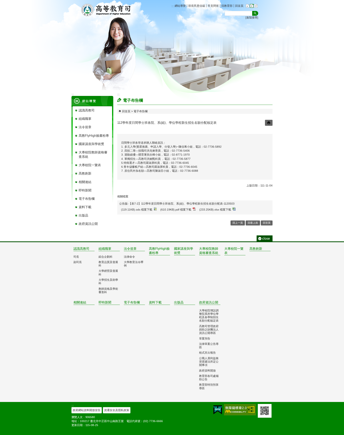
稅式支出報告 (207, 352)
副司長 (77, 262)
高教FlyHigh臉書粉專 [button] (94, 135)
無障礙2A (240, 409)
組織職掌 (105, 248)
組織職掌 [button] (85, 118)
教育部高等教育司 (106, 10)
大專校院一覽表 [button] (90, 165)
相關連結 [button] (85, 182)
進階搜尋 (251, 17)
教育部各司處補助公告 (209, 377)
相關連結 (79, 302)
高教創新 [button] (85, 173)
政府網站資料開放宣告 (87, 410)
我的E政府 (217, 410)
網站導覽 (180, 5)
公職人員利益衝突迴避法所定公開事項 (209, 362)
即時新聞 (105, 302)
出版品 (179, 302)
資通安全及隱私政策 (116, 410)
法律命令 (129, 256)
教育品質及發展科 (108, 263)
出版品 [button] (83, 215)
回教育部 (227, 5)
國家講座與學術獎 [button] (91, 144)
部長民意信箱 (196, 5)
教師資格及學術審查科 (108, 290)
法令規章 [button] (85, 127)
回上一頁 (238, 222)
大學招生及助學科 (108, 281)
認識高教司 (81, 248)
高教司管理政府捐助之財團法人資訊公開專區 (209, 330)
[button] (255, 13)
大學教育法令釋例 (133, 263)
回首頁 (239, 5)
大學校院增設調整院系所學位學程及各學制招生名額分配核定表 (209, 315)
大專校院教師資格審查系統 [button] (93, 154)
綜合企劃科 (105, 256)
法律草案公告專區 (209, 345)
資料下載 (155, 302)
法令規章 (130, 248)
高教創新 (255, 248)
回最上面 (253, 222)
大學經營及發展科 (108, 272)
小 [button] (247, 6)
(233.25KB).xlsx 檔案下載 (215, 209)
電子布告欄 (141, 111)
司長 (76, 256)
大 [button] (256, 6)
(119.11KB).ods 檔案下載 (136, 209)
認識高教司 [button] (87, 110)
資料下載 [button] (85, 207)
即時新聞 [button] (85, 190)
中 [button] (252, 6)
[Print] (269, 123)
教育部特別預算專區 (209, 386)
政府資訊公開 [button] (88, 223)
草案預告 (204, 338)
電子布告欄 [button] (87, 198)
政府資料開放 (207, 370)
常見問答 (213, 5)
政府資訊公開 (208, 302)
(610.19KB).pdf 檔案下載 (175, 209)
